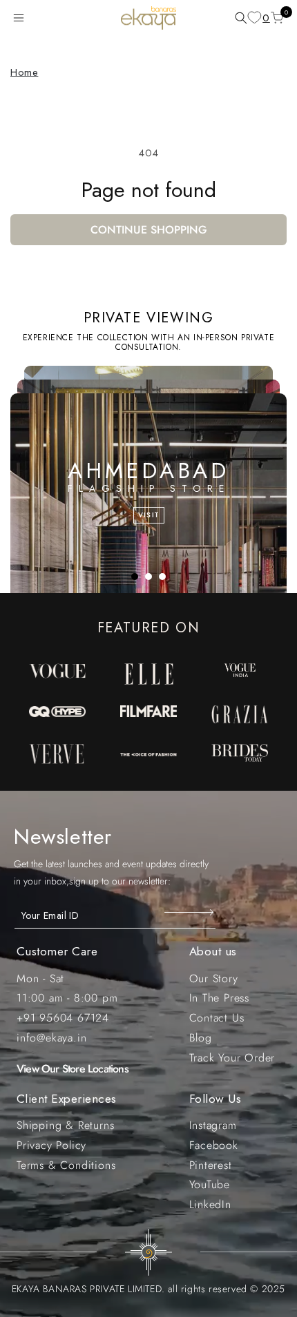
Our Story (213, 978)
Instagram (213, 1125)
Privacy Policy (51, 1145)
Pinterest (210, 1165)
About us (213, 951)
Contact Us (217, 1018)
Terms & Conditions (66, 1165)
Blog (200, 1038)
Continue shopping (148, 230)
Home (24, 72)
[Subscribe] (190, 912)
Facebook (213, 1145)
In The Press (219, 998)
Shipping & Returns (65, 1125)
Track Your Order (232, 1058)
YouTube (210, 1184)
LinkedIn (210, 1204)
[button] (21, 18)
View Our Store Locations (72, 1069)
